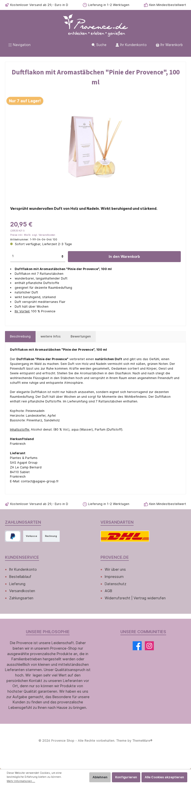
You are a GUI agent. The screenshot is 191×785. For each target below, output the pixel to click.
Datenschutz (115, 584)
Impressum (114, 576)
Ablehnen (100, 777)
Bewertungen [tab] (81, 336)
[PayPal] (13, 536)
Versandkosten (22, 591)
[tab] (20, 336)
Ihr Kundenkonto (23, 569)
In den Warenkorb (124, 256)
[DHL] (124, 536)
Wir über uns (115, 569)
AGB (108, 591)
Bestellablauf (20, 576)
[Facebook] (137, 645)
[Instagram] (149, 645)
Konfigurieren (126, 777)
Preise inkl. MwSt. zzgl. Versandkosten (32, 234)
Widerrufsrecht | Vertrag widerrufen (135, 598)
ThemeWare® (142, 740)
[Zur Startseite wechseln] (95, 25)
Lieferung (17, 584)
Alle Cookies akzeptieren (164, 777)
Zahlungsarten (21, 598)
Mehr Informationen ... (21, 781)
